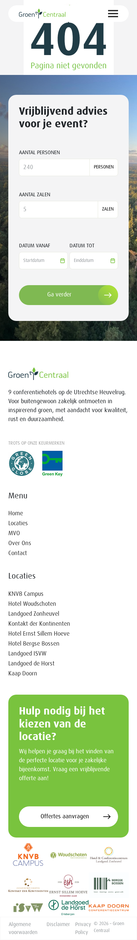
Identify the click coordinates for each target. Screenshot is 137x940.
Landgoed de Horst (31, 664)
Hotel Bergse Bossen (34, 644)
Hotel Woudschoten (32, 604)
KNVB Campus (26, 594)
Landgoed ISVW (27, 654)
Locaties (18, 524)
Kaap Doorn (22, 674)
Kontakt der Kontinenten (39, 624)
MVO (14, 533)
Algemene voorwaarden (23, 928)
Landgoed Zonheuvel (33, 614)
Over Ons (19, 543)
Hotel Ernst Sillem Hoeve (38, 634)
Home (15, 514)
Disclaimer (58, 924)
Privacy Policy (83, 928)
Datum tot (81, 245)
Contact (17, 553)
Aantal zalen (34, 194)
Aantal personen (39, 152)
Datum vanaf (34, 245)
